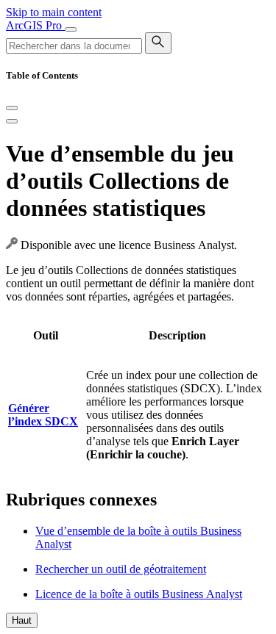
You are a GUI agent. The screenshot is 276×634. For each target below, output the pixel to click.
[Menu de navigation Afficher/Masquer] (71, 29)
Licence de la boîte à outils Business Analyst (138, 594)
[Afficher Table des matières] (12, 121)
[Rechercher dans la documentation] (158, 43)
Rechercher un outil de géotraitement (120, 569)
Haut (22, 620)
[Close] (12, 108)
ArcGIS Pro (35, 25)
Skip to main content (54, 12)
